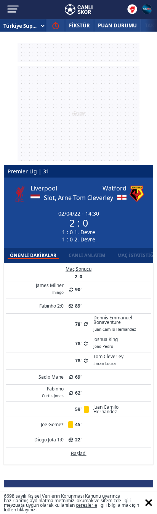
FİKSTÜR (79, 25)
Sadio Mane (51, 377)
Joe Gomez (52, 424)
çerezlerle (86, 505)
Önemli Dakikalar (33, 255)
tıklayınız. (27, 509)
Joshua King (105, 342)
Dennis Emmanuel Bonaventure (114, 322)
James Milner (50, 288)
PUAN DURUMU (117, 25)
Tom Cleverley (108, 359)
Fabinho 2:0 (51, 306)
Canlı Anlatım (87, 255)
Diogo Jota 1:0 (49, 439)
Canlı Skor (79, 9)
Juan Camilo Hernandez (106, 409)
